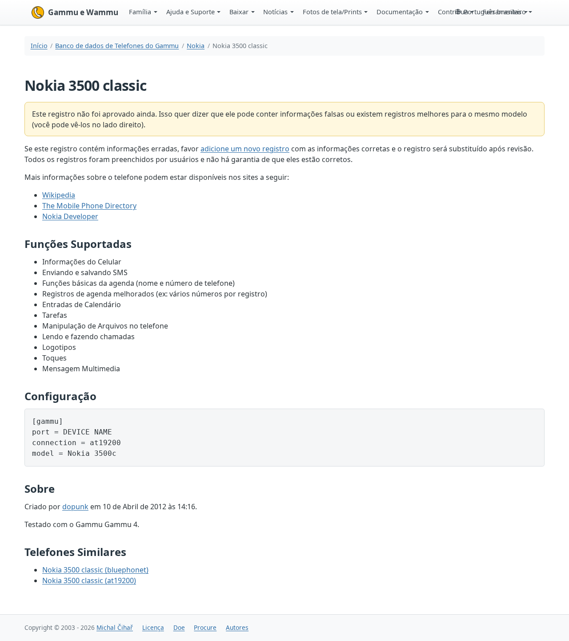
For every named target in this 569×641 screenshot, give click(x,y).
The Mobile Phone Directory (89, 206)
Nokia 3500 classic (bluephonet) (95, 570)
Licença (153, 627)
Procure (205, 627)
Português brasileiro (495, 11)
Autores (237, 627)
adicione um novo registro (244, 149)
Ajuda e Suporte (190, 11)
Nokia (195, 45)
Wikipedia (58, 195)
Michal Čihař (114, 627)
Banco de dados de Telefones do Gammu (117, 45)
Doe (179, 627)
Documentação (400, 11)
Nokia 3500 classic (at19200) (89, 580)
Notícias (275, 11)
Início (39, 45)
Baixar (238, 11)
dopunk (75, 506)
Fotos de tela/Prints (332, 11)
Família (140, 11)
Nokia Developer (70, 216)
